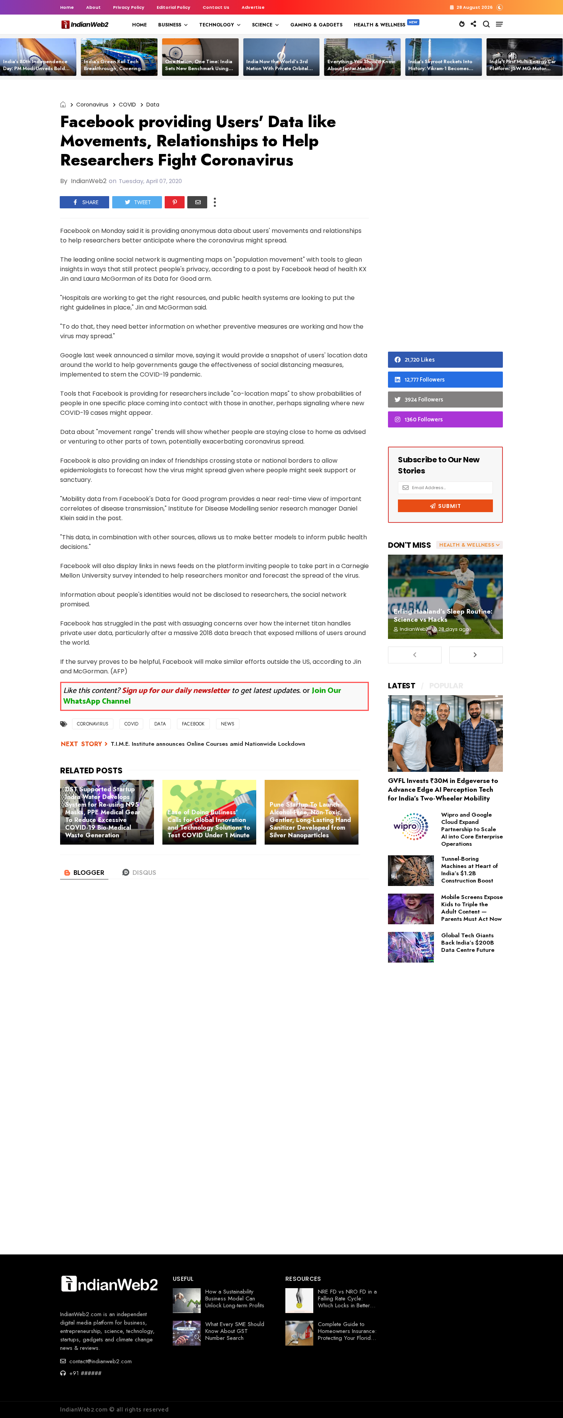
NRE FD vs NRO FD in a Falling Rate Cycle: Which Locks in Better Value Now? (347, 1301)
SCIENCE (262, 24)
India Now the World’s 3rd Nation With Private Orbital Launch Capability (277, 68)
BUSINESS (169, 24)
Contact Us (216, 7)
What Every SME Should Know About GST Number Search (234, 1331)
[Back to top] (544, 1400)
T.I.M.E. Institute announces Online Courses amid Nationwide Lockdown (208, 744)
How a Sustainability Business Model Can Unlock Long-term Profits (234, 1298)
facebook (193, 723)
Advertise (253, 7)
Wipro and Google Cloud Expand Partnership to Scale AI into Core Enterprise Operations (472, 829)
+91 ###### (84, 1373)
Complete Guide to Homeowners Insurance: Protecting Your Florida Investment (347, 1334)
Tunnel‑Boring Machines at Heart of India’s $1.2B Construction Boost (469, 870)
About (93, 7)
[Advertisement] (445, 217)
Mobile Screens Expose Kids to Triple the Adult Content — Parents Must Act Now (472, 908)
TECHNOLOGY (216, 24)
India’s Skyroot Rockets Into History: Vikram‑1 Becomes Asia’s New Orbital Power (440, 68)
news (228, 723)
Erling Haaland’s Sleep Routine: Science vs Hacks (443, 615)
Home (67, 7)
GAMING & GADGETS (316, 24)
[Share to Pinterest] (175, 202)
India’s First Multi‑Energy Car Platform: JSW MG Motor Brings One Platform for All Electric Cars (522, 72)
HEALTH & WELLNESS (379, 24)
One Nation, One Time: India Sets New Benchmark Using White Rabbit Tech (198, 68)
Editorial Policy (173, 7)
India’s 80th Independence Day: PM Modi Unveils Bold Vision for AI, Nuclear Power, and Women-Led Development (39, 72)
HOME (139, 24)
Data (152, 104)
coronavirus (92, 104)
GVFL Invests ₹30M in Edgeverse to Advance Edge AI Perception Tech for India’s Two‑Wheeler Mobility (443, 789)
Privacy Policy (128, 7)
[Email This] (197, 202)
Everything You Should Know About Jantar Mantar (361, 65)
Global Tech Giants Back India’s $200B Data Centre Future (467, 942)
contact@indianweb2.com (99, 1361)
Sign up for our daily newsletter (176, 690)
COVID (127, 104)
